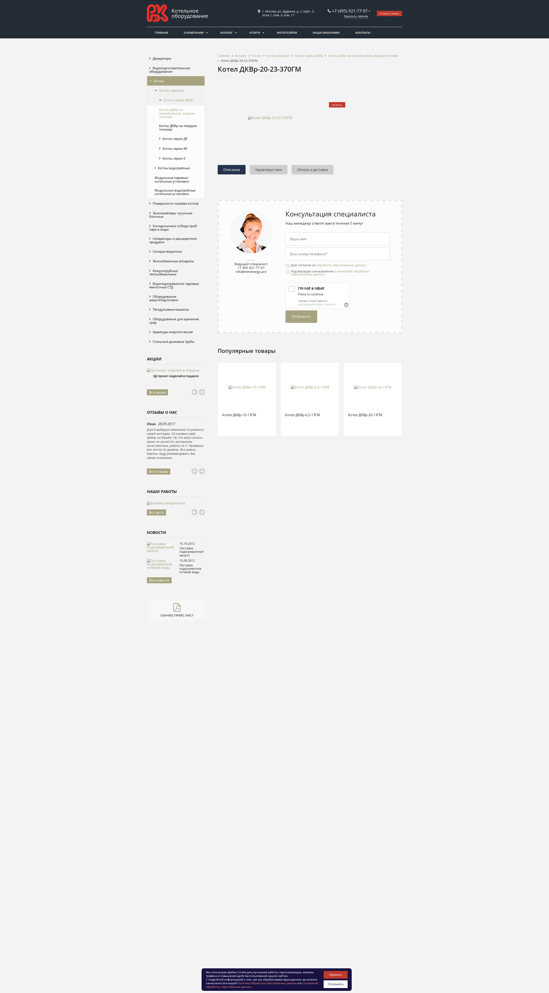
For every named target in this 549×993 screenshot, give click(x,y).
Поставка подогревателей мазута (191, 551)
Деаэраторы (162, 58)
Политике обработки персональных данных (267, 983)
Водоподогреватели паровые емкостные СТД (174, 285)
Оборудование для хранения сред (174, 321)
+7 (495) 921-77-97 (350, 11)
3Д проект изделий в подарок (176, 376)
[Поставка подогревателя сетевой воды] (162, 567)
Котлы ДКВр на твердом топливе (178, 127)
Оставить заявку (390, 13)
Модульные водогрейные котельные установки (175, 192)
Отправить (301, 316)
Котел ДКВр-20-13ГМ (365, 415)
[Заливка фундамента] (176, 503)
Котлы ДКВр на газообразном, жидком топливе (177, 113)
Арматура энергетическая (173, 332)
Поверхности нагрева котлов (176, 203)
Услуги (254, 33)
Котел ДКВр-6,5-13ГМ (302, 415)
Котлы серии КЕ (175, 148)
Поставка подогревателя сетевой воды (190, 568)
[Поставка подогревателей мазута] (162, 550)
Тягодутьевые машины (171, 309)
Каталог (226, 33)
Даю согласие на (328, 265)
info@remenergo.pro (251, 271)
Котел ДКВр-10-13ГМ (239, 415)
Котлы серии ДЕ (175, 138)
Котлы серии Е (174, 158)
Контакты (362, 33)
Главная (161, 33)
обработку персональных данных (341, 265)
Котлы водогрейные (174, 168)
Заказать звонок (356, 16)
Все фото (156, 512)
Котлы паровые (171, 90)
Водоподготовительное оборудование (169, 70)
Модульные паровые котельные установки (172, 179)
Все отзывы (158, 471)
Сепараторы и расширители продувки (173, 240)
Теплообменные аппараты (173, 261)
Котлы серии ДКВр (178, 100)
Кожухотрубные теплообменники (163, 272)
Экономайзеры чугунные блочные (170, 215)
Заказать (337, 104)
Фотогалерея (287, 33)
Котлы (159, 81)
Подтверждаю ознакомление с (330, 273)
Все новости (159, 580)
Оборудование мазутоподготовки (163, 298)
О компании (194, 33)
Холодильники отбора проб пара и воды (173, 227)
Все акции (157, 392)
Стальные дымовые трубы (174, 341)
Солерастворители (167, 251)
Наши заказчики (326, 33)
